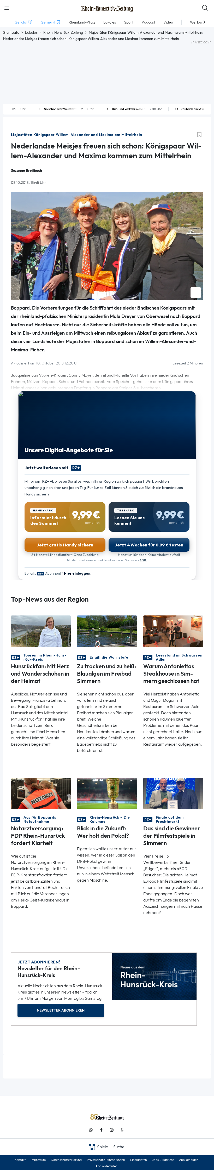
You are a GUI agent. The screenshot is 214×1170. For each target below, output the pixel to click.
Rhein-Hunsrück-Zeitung (63, 32)
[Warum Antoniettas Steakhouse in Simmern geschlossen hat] (173, 630)
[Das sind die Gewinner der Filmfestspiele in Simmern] (173, 793)
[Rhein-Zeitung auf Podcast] (122, 1130)
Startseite (11, 32)
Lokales (31, 32)
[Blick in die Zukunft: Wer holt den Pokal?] (107, 793)
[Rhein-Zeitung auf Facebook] (101, 1130)
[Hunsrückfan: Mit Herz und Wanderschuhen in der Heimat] (41, 630)
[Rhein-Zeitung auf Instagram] (111, 1130)
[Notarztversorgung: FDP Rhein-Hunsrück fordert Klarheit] (41, 793)
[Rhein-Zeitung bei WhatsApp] (90, 1130)
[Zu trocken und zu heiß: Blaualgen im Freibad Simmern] (107, 630)
